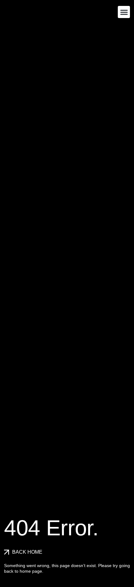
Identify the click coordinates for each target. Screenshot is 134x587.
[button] (124, 12)
